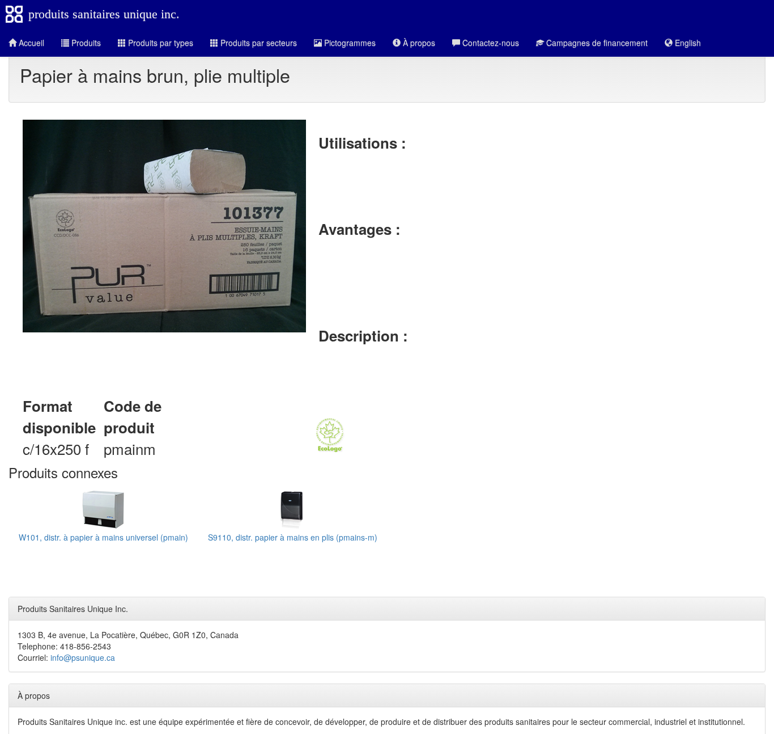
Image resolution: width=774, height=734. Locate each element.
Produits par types (159, 42)
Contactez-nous (489, 42)
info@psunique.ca (82, 657)
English (687, 42)
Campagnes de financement (596, 42)
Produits (85, 42)
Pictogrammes (349, 42)
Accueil (30, 42)
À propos (418, 42)
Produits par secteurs (257, 42)
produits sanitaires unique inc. (104, 14)
